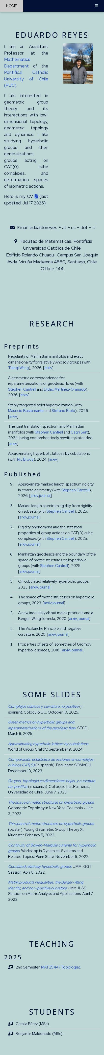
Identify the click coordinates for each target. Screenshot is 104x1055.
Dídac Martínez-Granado (65, 389)
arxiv (48, 367)
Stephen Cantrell (22, 389)
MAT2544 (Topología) (60, 967)
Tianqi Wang (18, 367)
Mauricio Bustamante (26, 410)
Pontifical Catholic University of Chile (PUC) (26, 79)
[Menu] (96, 6)
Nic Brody (25, 459)
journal (44, 495)
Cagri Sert (79, 432)
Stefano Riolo (63, 410)
